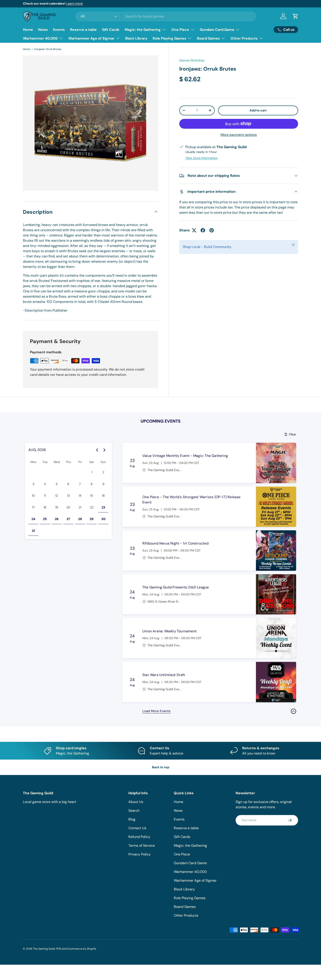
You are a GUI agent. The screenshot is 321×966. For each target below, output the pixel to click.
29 (91, 519)
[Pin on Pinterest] (211, 230)
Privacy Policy (139, 854)
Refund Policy (139, 836)
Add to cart (258, 110)
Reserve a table (83, 29)
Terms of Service (141, 845)
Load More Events (156, 711)
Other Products (244, 38)
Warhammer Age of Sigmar (91, 38)
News (43, 29)
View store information (201, 158)
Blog (131, 819)
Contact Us (137, 828)
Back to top (160, 767)
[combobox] (165, 16)
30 (103, 519)
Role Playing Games (169, 38)
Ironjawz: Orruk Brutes (47, 49)
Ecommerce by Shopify (81, 948)
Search (134, 810)
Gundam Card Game (217, 29)
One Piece (180, 29)
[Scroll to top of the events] (293, 711)
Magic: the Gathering (143, 29)
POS (58, 948)
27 (68, 519)
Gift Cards (110, 29)
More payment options (239, 134)
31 (33, 531)
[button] (295, 16)
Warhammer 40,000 (40, 38)
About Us (135, 802)
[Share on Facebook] (202, 230)
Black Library (136, 38)
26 (57, 519)
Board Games (208, 38)
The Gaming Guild (44, 948)
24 (33, 519)
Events (59, 29)
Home (28, 29)
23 (103, 507)
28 (80, 519)
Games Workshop (192, 60)
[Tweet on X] (194, 230)
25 (45, 519)
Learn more (74, 3)
